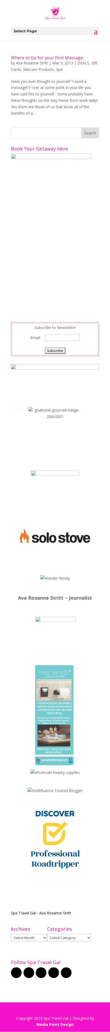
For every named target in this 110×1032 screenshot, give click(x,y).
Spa (59, 69)
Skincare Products (38, 69)
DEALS (83, 62)
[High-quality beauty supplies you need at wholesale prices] (55, 772)
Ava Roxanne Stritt (32, 62)
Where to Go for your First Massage (47, 58)
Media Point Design (55, 1024)
